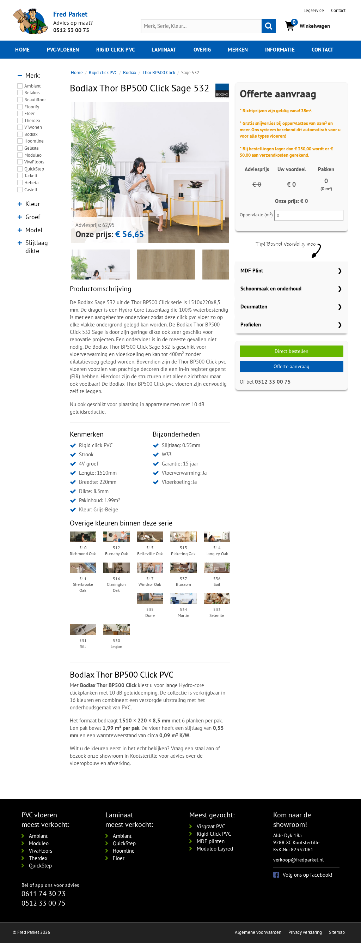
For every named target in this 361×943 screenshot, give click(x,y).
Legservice (314, 10)
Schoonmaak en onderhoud (270, 288)
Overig (202, 49)
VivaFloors (34, 162)
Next (239, 173)
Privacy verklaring (305, 932)
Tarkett (30, 176)
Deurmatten (253, 306)
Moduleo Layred (215, 848)
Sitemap (337, 932)
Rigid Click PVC (214, 833)
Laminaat (164, 49)
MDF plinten (211, 841)
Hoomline (34, 141)
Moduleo (33, 155)
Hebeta (31, 183)
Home (22, 49)
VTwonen (33, 127)
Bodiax (31, 134)
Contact (338, 10)
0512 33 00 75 (71, 30)
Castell (30, 190)
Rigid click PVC (115, 49)
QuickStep (34, 169)
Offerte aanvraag (292, 366)
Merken (238, 49)
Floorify (31, 107)
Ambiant (32, 86)
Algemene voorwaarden (258, 932)
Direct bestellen (291, 351)
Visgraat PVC (211, 826)
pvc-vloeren (63, 49)
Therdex (32, 121)
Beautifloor (35, 100)
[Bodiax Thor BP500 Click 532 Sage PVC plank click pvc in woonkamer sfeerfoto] (150, 181)
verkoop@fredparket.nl (298, 860)
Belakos (31, 93)
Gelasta (31, 148)
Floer (29, 113)
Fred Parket (70, 14)
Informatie (280, 49)
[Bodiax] (222, 90)
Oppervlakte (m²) (256, 215)
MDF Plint (251, 270)
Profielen (250, 324)
